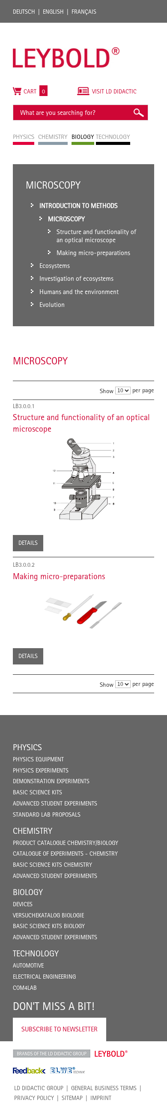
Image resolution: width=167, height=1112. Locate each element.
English (53, 11)
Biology (28, 892)
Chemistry (32, 831)
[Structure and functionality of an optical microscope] (83, 479)
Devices (23, 904)
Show (106, 390)
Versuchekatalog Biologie (48, 915)
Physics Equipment (38, 759)
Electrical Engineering (44, 976)
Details (28, 542)
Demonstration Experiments (51, 781)
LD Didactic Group (38, 1088)
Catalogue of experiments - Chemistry (65, 853)
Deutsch (24, 11)
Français (84, 11)
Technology (36, 953)
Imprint (100, 1097)
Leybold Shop (111, 1053)
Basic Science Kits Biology (49, 926)
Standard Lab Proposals (47, 814)
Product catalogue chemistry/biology (65, 842)
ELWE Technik (67, 1070)
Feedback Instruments (29, 1070)
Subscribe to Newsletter (59, 1029)
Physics (27, 747)
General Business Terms (104, 1088)
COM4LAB (25, 987)
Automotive (28, 965)
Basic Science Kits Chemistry (52, 864)
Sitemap (72, 1097)
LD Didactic (51, 1053)
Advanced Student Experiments (55, 803)
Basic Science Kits (37, 792)
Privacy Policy (34, 1097)
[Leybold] (66, 27)
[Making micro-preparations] (83, 609)
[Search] (138, 112)
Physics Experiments (41, 770)
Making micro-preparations (59, 576)
